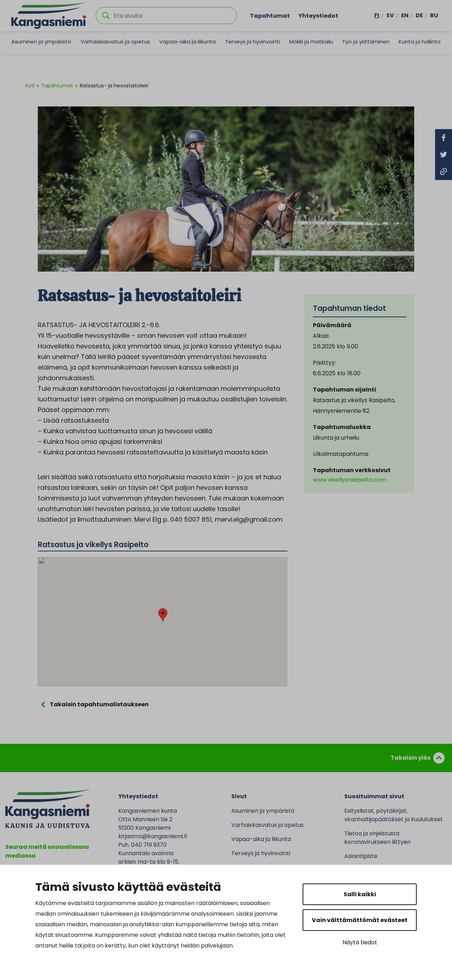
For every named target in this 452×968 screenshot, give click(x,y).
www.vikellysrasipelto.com (349, 480)
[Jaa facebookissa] (443, 137)
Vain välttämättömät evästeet (360, 920)
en (405, 15)
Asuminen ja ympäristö (41, 41)
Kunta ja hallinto (420, 41)
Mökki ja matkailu (311, 41)
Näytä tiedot (360, 942)
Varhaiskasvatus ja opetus (115, 41)
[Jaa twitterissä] (443, 154)
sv (390, 15)
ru (434, 15)
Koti (30, 85)
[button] (162, 614)
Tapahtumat (270, 15)
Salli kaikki (360, 894)
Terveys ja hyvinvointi (252, 41)
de (419, 15)
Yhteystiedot (318, 15)
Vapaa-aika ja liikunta (187, 41)
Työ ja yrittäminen (365, 41)
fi (376, 15)
